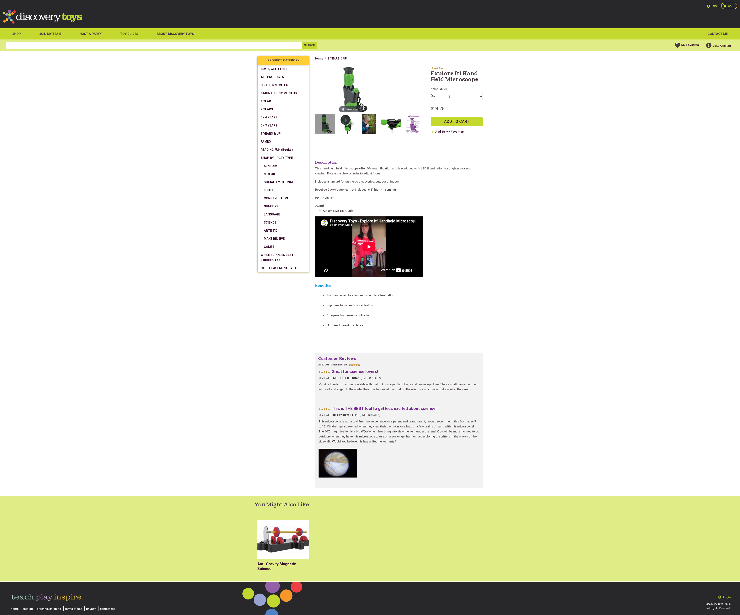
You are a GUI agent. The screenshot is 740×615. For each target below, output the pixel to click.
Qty (433, 95)
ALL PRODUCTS (272, 77)
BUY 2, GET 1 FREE (274, 69)
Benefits (323, 285)
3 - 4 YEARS (269, 117)
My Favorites (690, 45)
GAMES (269, 247)
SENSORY (271, 166)
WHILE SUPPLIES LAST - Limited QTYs (278, 257)
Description (326, 162)
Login (715, 6)
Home (319, 58)
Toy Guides (129, 34)
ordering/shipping (49, 609)
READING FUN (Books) (277, 150)
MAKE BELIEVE (274, 238)
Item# (435, 89)
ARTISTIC (271, 230)
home (14, 609)
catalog (28, 609)
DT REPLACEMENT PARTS (280, 268)
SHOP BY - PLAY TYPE (277, 158)
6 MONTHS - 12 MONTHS (279, 93)
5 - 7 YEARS (269, 125)
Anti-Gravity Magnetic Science (276, 566)
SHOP (16, 34)
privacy (91, 609)
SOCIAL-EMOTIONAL (279, 182)
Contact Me (718, 34)
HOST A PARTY (91, 34)
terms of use (73, 609)
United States (371, 378)
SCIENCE (270, 222)
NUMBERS (271, 206)
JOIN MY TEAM (50, 34)
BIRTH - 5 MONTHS (274, 85)
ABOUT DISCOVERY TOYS (175, 34)
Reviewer (325, 378)
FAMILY (266, 141)
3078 (443, 89)
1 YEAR (266, 101)
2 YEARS (267, 109)
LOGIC (268, 190)
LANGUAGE (272, 214)
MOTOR (269, 174)
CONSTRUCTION (276, 198)
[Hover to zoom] (351, 90)
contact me (107, 609)
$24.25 (437, 108)
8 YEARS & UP (337, 58)
